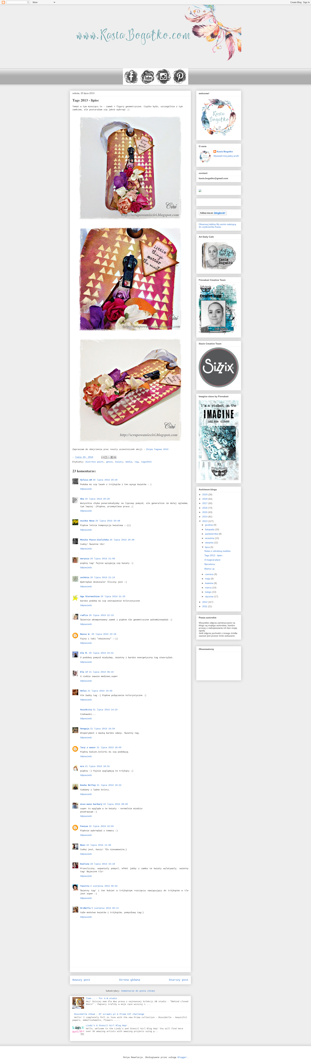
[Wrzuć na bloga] (105, 457)
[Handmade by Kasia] (200, 191)
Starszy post (178, 980)
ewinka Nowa (87, 520)
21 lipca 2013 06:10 (101, 672)
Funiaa (84, 826)
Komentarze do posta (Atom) (138, 991)
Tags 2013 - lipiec (213, 555)
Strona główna (129, 980)
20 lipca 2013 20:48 (107, 520)
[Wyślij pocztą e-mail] (102, 457)
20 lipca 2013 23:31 (101, 653)
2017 (205, 503)
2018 (205, 499)
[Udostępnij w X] (108, 457)
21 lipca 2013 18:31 (97, 766)
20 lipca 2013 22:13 (101, 615)
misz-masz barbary (91, 804)
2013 (205, 521)
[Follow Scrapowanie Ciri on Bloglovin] (213, 214)
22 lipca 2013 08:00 (115, 804)
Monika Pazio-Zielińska (94, 539)
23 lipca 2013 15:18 (102, 864)
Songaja (84, 728)
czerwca (209, 574)
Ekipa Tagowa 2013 (156, 449)
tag (136, 462)
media (129, 462)
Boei (82, 845)
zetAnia (84, 577)
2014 (205, 516)
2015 (205, 512)
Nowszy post (81, 980)
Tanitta (84, 886)
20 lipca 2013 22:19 (104, 634)
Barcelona (209, 564)
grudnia (209, 525)
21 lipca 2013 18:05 (109, 747)
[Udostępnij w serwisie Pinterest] (115, 457)
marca (208, 587)
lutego (208, 592)
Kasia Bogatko (225, 151)
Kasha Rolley (88, 785)
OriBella (85, 908)
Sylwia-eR (86, 480)
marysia (84, 558)
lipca (207, 547)
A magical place (212, 559)
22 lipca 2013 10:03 (101, 826)
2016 (205, 508)
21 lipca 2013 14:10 (105, 709)
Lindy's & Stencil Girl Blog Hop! (106, 1025)
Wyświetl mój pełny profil (226, 156)
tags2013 (146, 462)
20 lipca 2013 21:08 (102, 558)
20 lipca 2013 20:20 (105, 480)
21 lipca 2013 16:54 (102, 728)
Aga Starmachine (90, 596)
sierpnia (209, 542)
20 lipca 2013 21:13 (102, 577)
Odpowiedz (86, 489)
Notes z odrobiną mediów (217, 551)
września (210, 538)
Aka (82, 499)
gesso (109, 462)
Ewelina (84, 864)
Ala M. (84, 653)
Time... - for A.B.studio (101, 998)
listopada (210, 529)
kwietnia (209, 583)
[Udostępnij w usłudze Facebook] (112, 457)
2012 (205, 602)
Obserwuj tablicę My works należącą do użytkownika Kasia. (217, 225)
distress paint (94, 462)
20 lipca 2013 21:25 (113, 596)
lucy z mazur (88, 747)
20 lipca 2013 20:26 (97, 499)
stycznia (209, 596)
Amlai (83, 691)
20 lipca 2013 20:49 (122, 539)
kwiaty (119, 462)
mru (82, 766)
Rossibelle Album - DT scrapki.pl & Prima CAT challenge (109, 1014)
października (212, 533)
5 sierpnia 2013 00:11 (105, 908)
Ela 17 (84, 672)
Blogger (182, 1057)
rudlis (84, 615)
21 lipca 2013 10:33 (100, 691)
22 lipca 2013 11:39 (98, 845)
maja (208, 578)
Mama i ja (209, 568)
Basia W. (85, 634)
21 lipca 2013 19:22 (109, 785)
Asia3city (86, 709)
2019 (205, 494)
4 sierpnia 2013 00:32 (103, 886)
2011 (205, 606)
